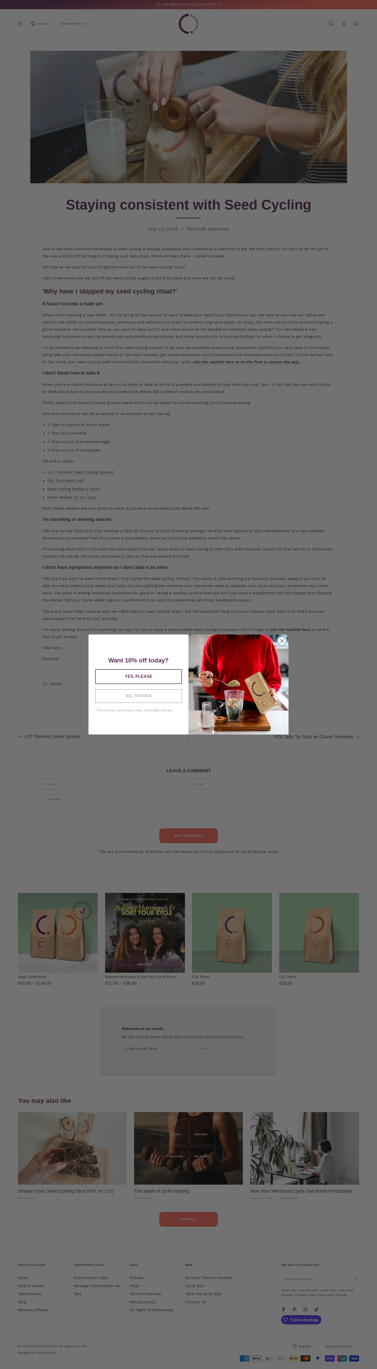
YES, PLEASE (138, 676)
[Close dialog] (281, 641)
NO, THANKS (139, 696)
